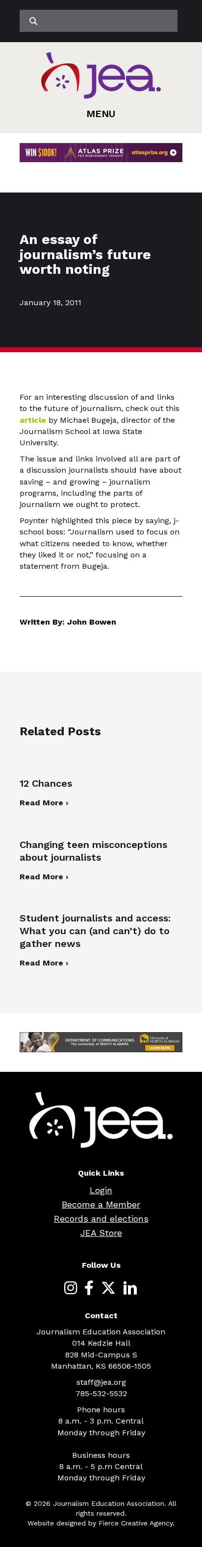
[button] (100, 113)
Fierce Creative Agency (136, 1523)
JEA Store (101, 1233)
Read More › (44, 802)
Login (101, 1190)
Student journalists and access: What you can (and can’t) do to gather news (95, 930)
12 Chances (46, 783)
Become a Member (101, 1204)
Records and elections (101, 1218)
